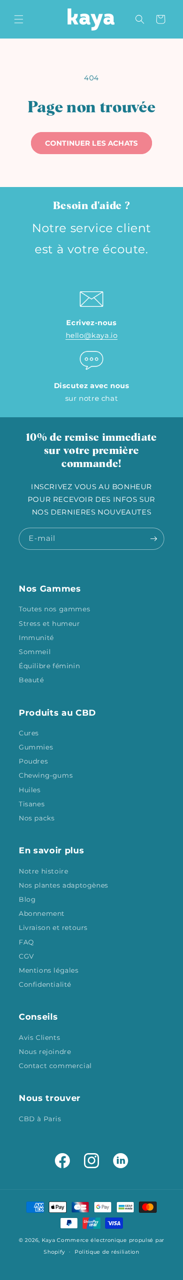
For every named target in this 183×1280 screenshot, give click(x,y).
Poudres (33, 761)
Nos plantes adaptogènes (63, 885)
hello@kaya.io (92, 335)
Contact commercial (55, 1065)
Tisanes (32, 804)
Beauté (31, 680)
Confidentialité (45, 984)
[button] (18, 19)
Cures (29, 733)
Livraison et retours (53, 927)
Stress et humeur (49, 623)
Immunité (36, 637)
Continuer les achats (91, 143)
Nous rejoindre (45, 1051)
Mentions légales (49, 970)
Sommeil (35, 652)
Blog (27, 899)
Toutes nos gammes (54, 609)
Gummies (36, 747)
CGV (26, 956)
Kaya (48, 1240)
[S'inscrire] (153, 539)
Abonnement (42, 913)
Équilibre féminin (49, 666)
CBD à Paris (40, 1119)
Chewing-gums (46, 775)
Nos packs (36, 818)
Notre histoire (43, 871)
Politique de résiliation (107, 1252)
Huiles (30, 790)
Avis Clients (39, 1037)
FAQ (26, 942)
